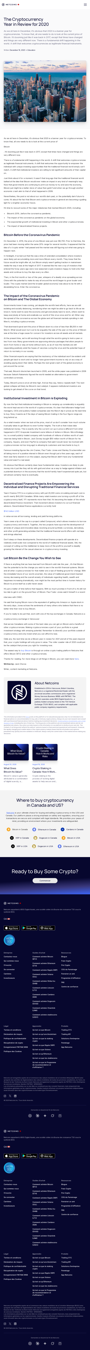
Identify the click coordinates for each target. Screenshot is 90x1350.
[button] (85, 4)
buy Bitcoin (26, 650)
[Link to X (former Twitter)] (10, 1096)
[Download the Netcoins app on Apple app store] (12, 928)
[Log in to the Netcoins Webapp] (47, 928)
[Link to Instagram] (5, 1096)
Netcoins (10, 813)
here (77, 659)
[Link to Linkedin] (15, 1096)
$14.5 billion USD (11, 511)
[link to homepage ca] (10, 4)
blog (27, 717)
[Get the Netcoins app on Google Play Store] (29, 928)
